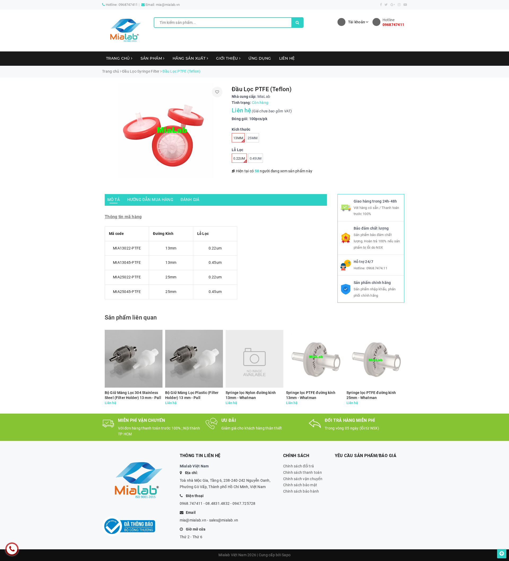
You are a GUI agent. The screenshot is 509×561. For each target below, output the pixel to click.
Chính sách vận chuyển (302, 479)
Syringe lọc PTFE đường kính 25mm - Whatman (371, 395)
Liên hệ (287, 58)
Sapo (286, 555)
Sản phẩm (152, 58)
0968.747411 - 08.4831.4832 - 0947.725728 (218, 503)
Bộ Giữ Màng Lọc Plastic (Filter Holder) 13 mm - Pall (191, 395)
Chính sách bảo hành (301, 491)
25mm (252, 138)
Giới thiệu (227, 58)
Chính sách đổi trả (298, 466)
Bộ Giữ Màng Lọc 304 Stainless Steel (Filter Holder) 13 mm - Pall (133, 395)
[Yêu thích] (217, 92)
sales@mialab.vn (223, 520)
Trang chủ (118, 58)
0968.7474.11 (376, 268)
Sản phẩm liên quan (131, 317)
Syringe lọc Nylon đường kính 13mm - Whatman (251, 395)
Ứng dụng (259, 58)
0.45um (256, 158)
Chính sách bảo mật (300, 485)
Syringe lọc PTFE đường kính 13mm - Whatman (310, 395)
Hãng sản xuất (190, 58)
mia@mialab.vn (168, 5)
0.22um (239, 158)
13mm (238, 138)
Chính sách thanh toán (302, 472)
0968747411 (128, 5)
